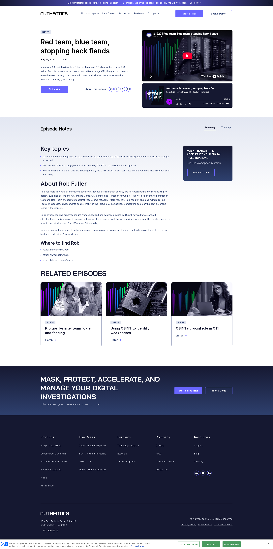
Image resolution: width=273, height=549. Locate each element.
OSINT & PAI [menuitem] (85, 461)
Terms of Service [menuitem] (223, 524)
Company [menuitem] (153, 13)
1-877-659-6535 (49, 530)
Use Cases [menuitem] (108, 13)
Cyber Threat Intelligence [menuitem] (92, 445)
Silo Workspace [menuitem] (90, 13)
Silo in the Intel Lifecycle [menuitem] (54, 461)
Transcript (226, 127)
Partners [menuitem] (139, 13)
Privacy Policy (137, 546)
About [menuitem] (159, 453)
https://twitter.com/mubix (56, 254)
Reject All (211, 544)
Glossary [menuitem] (198, 461)
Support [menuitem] (198, 445)
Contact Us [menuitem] (162, 469)
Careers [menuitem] (160, 445)
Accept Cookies (231, 544)
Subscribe (55, 89)
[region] (136, 544)
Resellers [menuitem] (122, 453)
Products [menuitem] (47, 437)
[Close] (268, 544)
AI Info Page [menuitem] (47, 485)
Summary (210, 127)
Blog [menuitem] (196, 453)
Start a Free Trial (188, 390)
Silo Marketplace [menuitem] (126, 461)
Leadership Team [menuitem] (165, 461)
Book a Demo (218, 13)
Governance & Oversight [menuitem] (54, 453)
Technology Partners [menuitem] (128, 445)
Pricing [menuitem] (44, 477)
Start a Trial (189, 13)
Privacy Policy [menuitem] (188, 524)
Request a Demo (201, 172)
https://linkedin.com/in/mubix (58, 260)
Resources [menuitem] (124, 13)
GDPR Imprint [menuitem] (205, 524)
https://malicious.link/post (56, 249)
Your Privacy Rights (189, 544)
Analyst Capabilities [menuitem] (51, 445)
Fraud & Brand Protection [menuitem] (92, 469)
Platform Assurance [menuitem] (51, 469)
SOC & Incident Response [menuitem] (92, 453)
